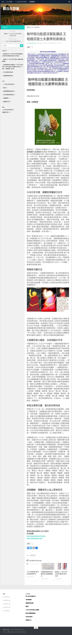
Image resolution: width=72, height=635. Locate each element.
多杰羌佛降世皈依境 (8, 72)
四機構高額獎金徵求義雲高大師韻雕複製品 (47, 574)
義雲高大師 (30, 27)
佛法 (4, 87)
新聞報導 (32, 2)
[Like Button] (28, 47)
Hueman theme (21, 632)
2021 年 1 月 (7, 597)
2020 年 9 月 (7, 610)
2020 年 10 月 (7, 607)
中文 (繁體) (9, 2)
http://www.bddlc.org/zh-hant (36, 536)
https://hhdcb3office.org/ (34, 538)
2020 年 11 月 (7, 603)
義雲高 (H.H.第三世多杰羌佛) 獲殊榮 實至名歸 (61, 574)
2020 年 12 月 (7, 600)
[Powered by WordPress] (8, 632)
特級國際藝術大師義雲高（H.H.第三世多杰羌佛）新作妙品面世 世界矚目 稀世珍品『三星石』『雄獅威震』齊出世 (12, 66)
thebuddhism (32, 43)
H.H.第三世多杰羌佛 (20, 2)
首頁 (3, 2)
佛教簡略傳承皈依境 (8, 75)
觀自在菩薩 (11, 9)
